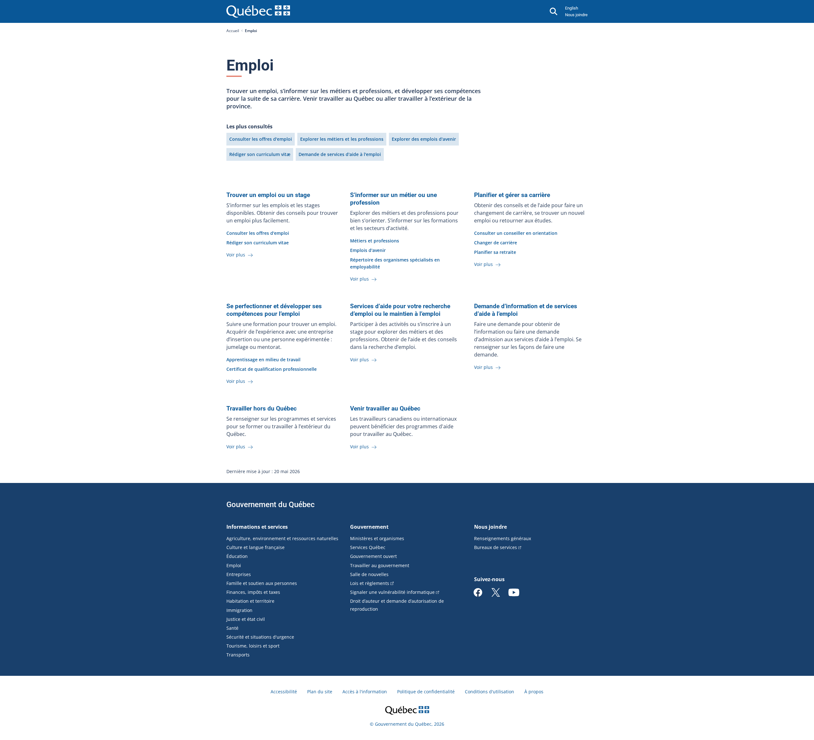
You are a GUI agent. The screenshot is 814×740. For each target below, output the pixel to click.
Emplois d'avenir (368, 250)
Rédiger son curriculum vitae (257, 243)
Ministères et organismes (377, 538)
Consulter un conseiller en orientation (515, 233)
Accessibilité (284, 692)
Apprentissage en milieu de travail (263, 359)
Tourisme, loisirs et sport (252, 646)
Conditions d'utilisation (489, 692)
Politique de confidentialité (426, 692)
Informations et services (257, 526)
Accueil (232, 30)
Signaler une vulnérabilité (392, 592)
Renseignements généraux (502, 538)
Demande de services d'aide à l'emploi (340, 154)
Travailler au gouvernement (379, 565)
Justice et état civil (245, 619)
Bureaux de (495, 547)
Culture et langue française (255, 547)
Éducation (237, 556)
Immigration (239, 610)
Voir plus (236, 255)
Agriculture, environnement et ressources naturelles (282, 538)
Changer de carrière (495, 243)
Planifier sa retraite (495, 252)
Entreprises (238, 574)
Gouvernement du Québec (270, 504)
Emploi (233, 565)
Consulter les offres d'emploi (260, 139)
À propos (533, 692)
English (571, 8)
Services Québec (367, 547)
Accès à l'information (364, 692)
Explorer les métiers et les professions (341, 139)
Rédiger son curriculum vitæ (259, 154)
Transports (238, 655)
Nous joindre (576, 14)
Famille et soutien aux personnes (261, 583)
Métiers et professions (374, 241)
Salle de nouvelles (369, 574)
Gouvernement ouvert (373, 556)
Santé (232, 628)
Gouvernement (369, 526)
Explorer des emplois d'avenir (424, 139)
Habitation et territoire (250, 601)
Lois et (369, 583)
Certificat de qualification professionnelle (271, 369)
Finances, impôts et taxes (253, 592)
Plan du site (319, 692)
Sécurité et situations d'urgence (260, 637)
